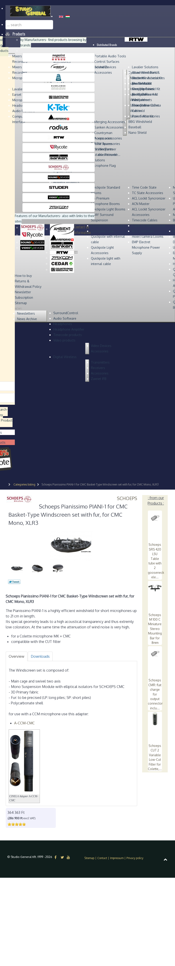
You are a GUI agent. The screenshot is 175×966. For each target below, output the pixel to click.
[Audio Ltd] (58, 77)
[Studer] (58, 187)
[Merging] (58, 117)
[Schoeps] (58, 167)
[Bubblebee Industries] (58, 87)
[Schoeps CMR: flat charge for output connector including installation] (155, 653)
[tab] (16, 656)
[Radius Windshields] (58, 127)
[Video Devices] (58, 197)
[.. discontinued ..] (58, 57)
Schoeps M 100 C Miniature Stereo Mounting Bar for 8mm (155, 629)
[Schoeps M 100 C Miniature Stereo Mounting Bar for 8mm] (155, 587)
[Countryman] (58, 97)
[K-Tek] (58, 107)
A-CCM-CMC (24, 723)
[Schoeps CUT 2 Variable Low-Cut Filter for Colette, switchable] (155, 718)
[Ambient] (58, 67)
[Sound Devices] (58, 177)
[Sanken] (58, 157)
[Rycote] (58, 147)
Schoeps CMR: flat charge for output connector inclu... (155, 694)
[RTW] (58, 137)
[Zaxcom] (58, 207)
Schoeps (127, 498)
